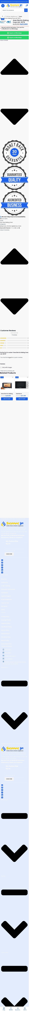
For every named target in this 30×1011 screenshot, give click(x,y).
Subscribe (9, 554)
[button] (7, 398)
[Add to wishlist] (12, 377)
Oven (20, 16)
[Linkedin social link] (17, 228)
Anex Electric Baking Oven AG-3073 (7, 394)
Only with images (7, 367)
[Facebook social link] (11, 228)
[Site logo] (14, 5)
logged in (10, 357)
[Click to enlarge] (2, 16)
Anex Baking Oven (8, 222)
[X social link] (13, 228)
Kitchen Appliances (11, 16)
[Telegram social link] (19, 228)
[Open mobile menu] (2, 5)
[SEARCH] (26, 10)
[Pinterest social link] (15, 228)
